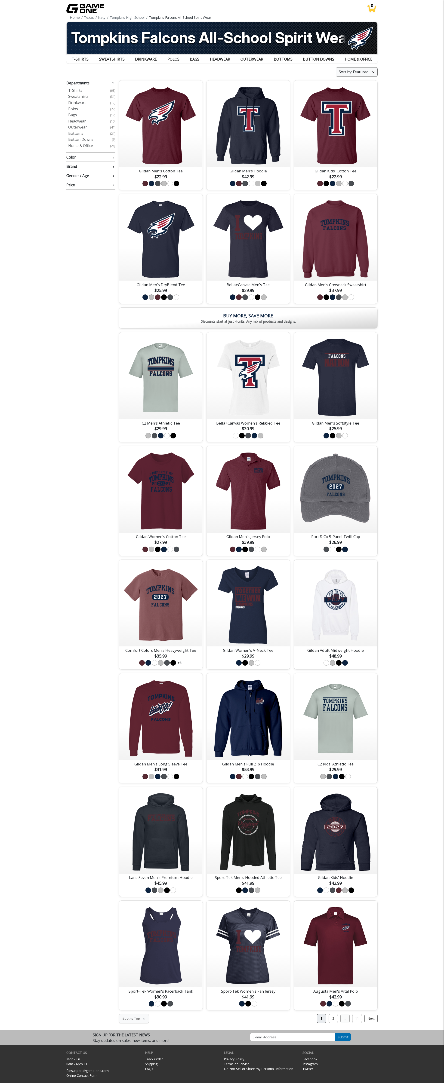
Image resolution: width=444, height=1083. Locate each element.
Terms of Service (236, 1064)
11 (357, 1018)
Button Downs (318, 59)
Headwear (220, 59)
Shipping (151, 1064)
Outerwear (251, 59)
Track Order (154, 1059)
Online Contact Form (82, 1075)
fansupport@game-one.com (87, 1070)
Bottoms (283, 59)
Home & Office (358, 59)
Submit (343, 1037)
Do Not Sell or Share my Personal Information (258, 1069)
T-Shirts (80, 59)
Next (371, 1018)
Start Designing (160, 158)
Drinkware (146, 59)
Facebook (309, 1059)
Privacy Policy (234, 1059)
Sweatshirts (112, 59)
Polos (173, 59)
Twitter (307, 1069)
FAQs (149, 1069)
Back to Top (134, 1018)
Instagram (310, 1064)
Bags (194, 59)
